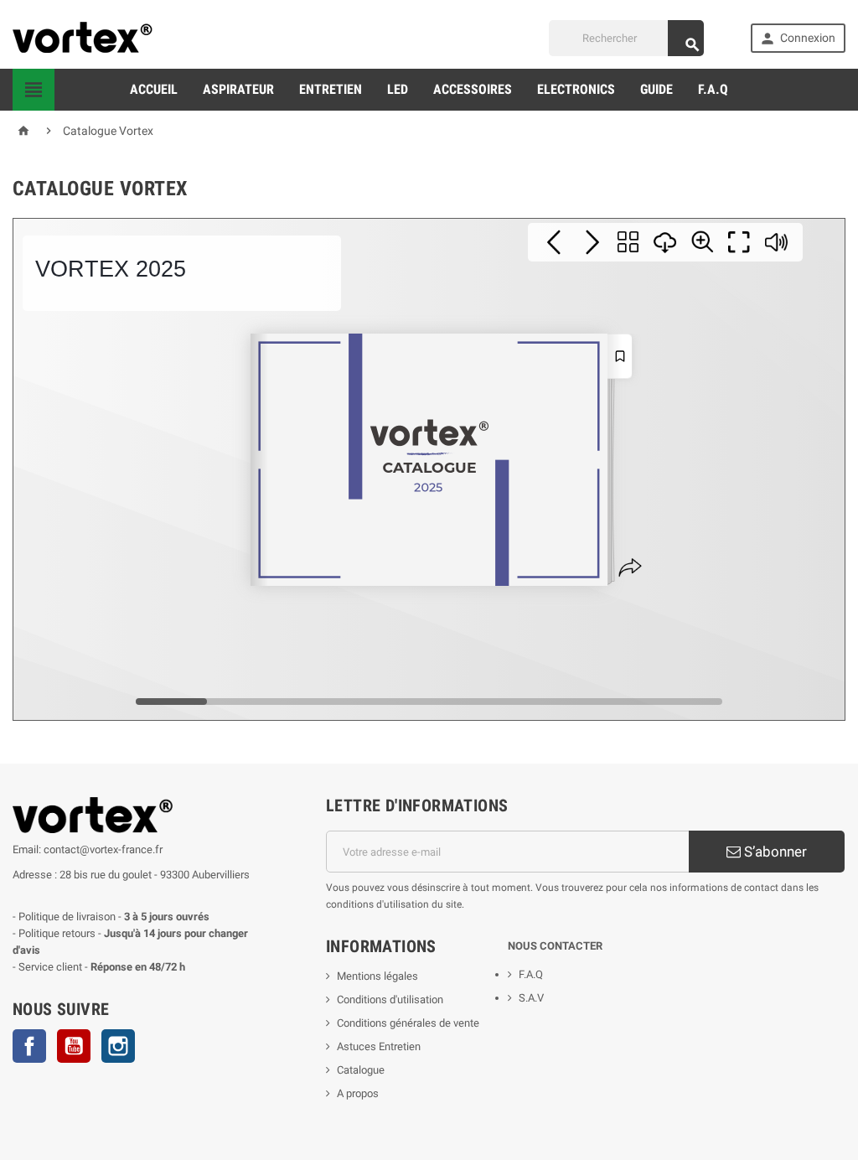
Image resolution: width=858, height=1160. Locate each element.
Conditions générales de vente (408, 1023)
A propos (358, 1093)
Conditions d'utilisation (390, 999)
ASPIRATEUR (238, 89)
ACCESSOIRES (472, 89)
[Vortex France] (84, 37)
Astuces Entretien (379, 1046)
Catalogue (361, 1070)
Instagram (118, 1046)
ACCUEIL (154, 89)
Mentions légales (377, 976)
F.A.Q (713, 89)
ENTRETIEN (330, 89)
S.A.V (531, 998)
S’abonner (774, 851)
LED (397, 89)
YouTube (73, 1046)
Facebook (29, 1046)
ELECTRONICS (576, 89)
